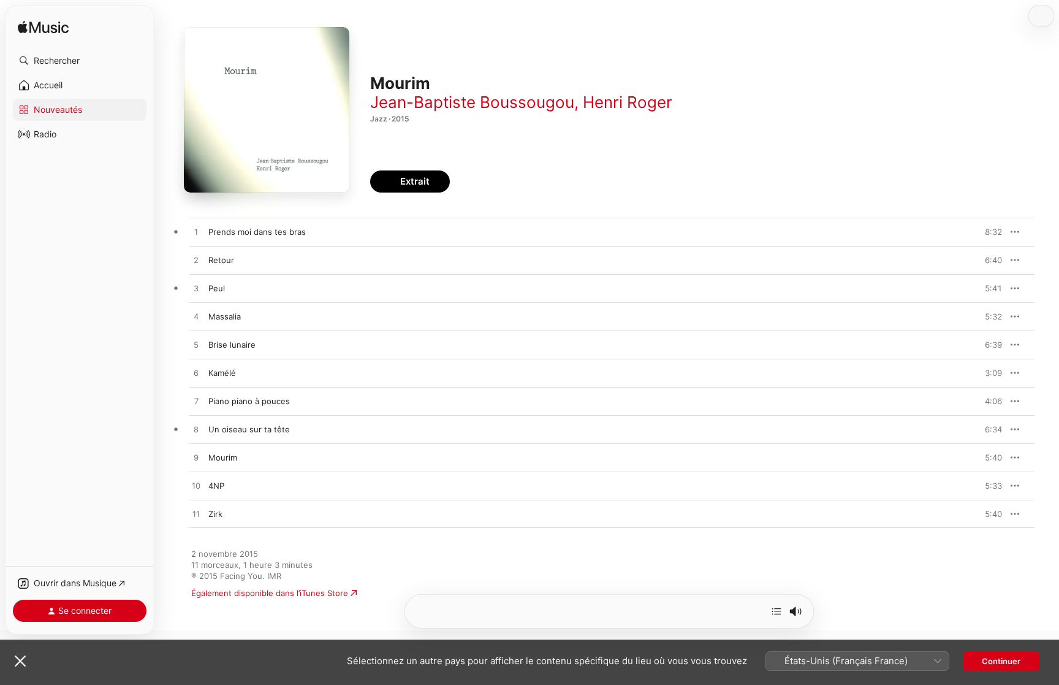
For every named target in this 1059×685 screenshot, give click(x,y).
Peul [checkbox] (216, 288)
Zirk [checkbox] (215, 514)
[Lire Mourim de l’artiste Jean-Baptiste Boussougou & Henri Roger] (196, 458)
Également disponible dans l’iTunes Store (269, 593)
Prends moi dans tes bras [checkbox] (257, 232)
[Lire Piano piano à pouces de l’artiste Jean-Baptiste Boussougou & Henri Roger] (196, 401)
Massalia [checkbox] (224, 316)
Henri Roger (627, 102)
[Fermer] (20, 661)
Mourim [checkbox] (222, 457)
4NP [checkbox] (216, 486)
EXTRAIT (989, 231)
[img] (43, 28)
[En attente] (776, 611)
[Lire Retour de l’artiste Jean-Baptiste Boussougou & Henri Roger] (196, 260)
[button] (79, 60)
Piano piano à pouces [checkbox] (249, 401)
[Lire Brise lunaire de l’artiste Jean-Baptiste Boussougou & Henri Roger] (196, 345)
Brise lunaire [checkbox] (232, 345)
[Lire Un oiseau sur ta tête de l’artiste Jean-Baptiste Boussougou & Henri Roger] (196, 429)
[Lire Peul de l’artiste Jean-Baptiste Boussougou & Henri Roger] (196, 288)
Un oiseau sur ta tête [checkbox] (249, 429)
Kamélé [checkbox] (222, 373)
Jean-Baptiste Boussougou (472, 102)
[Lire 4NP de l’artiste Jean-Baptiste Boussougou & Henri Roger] (196, 486)
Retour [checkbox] (221, 260)
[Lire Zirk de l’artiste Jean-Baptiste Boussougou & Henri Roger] (196, 514)
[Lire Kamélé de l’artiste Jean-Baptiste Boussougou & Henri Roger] (196, 373)
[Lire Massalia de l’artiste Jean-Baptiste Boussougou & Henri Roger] (196, 317)
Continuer (1001, 661)
